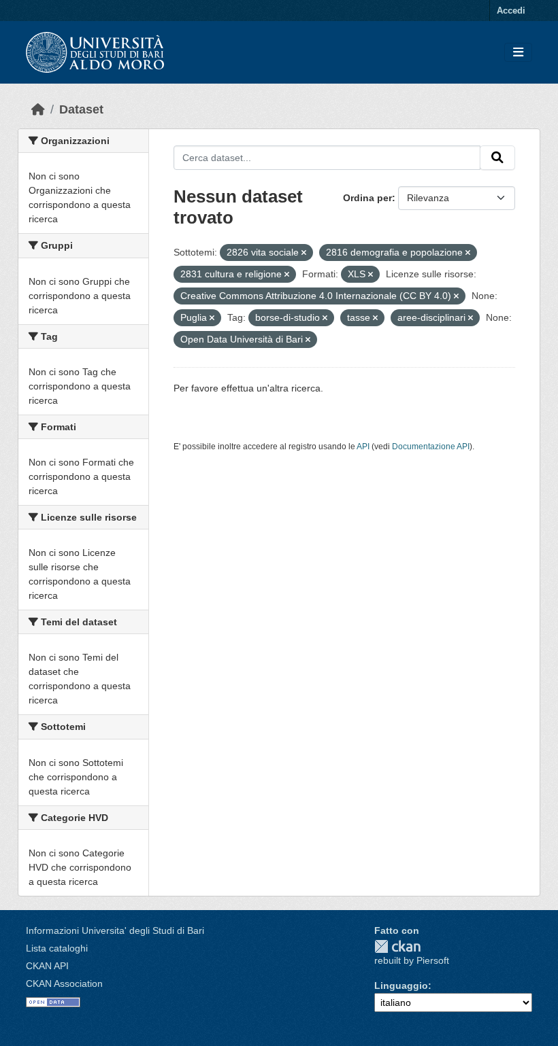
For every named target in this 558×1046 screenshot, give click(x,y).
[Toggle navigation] (518, 53)
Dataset (81, 109)
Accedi (511, 10)
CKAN (397, 946)
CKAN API (47, 965)
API (363, 446)
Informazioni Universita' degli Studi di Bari (115, 930)
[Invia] (497, 157)
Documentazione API (431, 446)
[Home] (38, 109)
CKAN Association (64, 983)
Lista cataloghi (57, 948)
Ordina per (367, 197)
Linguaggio (401, 985)
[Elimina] (303, 253)
